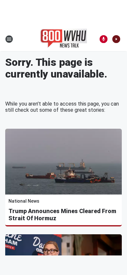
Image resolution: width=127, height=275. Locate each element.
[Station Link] (63, 39)
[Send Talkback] (103, 39)
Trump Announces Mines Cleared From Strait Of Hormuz (62, 215)
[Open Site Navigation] (9, 39)
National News (23, 201)
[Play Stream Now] (116, 39)
